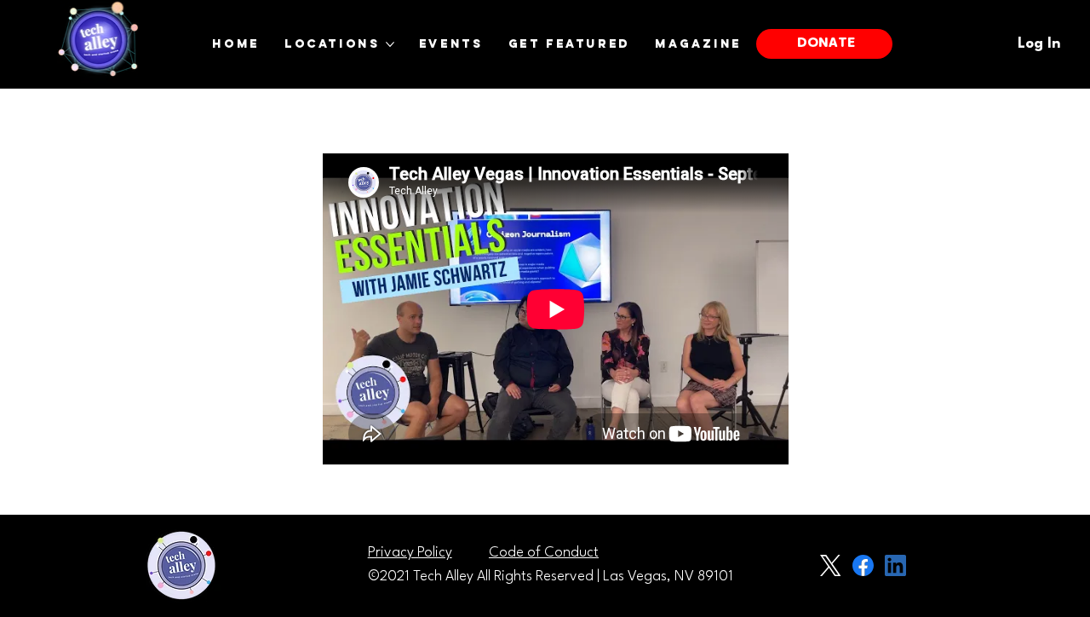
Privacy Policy (410, 552)
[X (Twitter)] (830, 565)
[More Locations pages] (390, 44)
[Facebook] (863, 565)
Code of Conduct (544, 552)
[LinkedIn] (895, 565)
